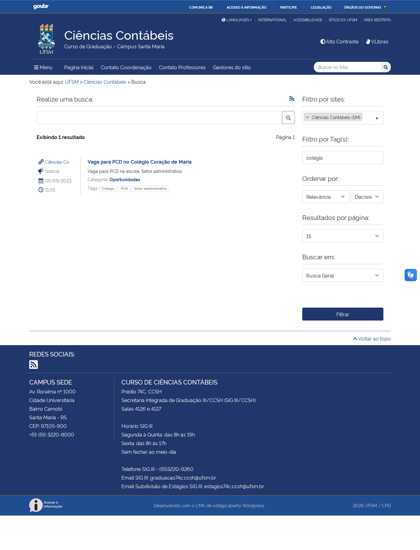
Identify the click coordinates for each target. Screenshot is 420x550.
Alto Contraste (342, 41)
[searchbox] (365, 117)
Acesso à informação (246, 7)
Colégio (108, 188)
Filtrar (342, 314)
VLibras (379, 41)
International (272, 19)
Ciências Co (57, 162)
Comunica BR (201, 7)
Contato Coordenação (126, 67)
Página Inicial (78, 67)
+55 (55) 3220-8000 (51, 434)
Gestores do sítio (232, 67)
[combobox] (342, 118)
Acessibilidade (307, 19)
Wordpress (253, 505)
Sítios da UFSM (343, 19)
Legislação (321, 7)
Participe (288, 7)
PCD (124, 188)
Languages (238, 19)
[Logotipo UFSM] (46, 37)
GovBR (41, 7)
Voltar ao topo (374, 338)
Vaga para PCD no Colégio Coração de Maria (140, 161)
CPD (386, 505)
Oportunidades (124, 179)
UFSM (371, 505)
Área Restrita (377, 19)
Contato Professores (182, 67)
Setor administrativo (150, 188)
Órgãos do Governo (362, 7)
